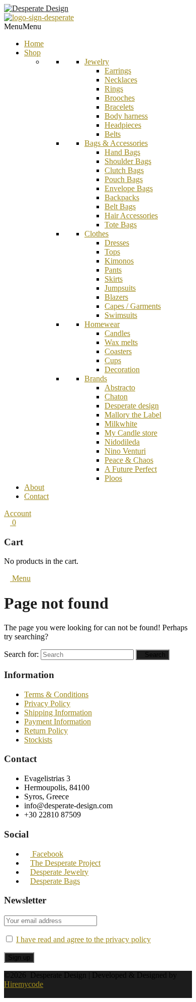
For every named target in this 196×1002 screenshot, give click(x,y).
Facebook (46, 854)
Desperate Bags (55, 881)
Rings (114, 89)
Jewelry (96, 61)
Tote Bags (121, 224)
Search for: (21, 654)
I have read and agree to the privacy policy (83, 939)
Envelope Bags (129, 188)
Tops (112, 251)
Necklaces (121, 79)
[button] (22, 26)
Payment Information (57, 721)
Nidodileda (122, 442)
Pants (113, 270)
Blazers (116, 297)
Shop (32, 52)
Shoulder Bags (128, 161)
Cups (113, 360)
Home (34, 43)
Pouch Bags (124, 179)
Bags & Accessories (116, 143)
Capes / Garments (133, 306)
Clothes (96, 233)
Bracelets (119, 107)
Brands (95, 378)
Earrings (118, 70)
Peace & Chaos (129, 460)
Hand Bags (122, 152)
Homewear (102, 324)
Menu (20, 578)
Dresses (117, 242)
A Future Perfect (131, 469)
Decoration (122, 369)
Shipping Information (58, 712)
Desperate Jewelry (59, 872)
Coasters (118, 351)
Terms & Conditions (56, 694)
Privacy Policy (47, 703)
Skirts (114, 279)
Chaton (116, 396)
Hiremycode (23, 984)
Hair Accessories (131, 215)
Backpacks (122, 197)
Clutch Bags (124, 170)
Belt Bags (120, 206)
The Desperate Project (65, 863)
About (34, 487)
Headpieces (123, 125)
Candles (117, 333)
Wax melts (121, 342)
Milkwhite (121, 424)
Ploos (113, 478)
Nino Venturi (125, 451)
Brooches (120, 98)
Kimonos (119, 261)
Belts (113, 134)
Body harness (126, 116)
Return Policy (46, 730)
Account (17, 513)
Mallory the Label (133, 414)
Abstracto (120, 387)
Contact (36, 496)
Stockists (38, 739)
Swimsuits (121, 315)
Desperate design (132, 405)
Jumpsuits (120, 288)
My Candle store (131, 433)
